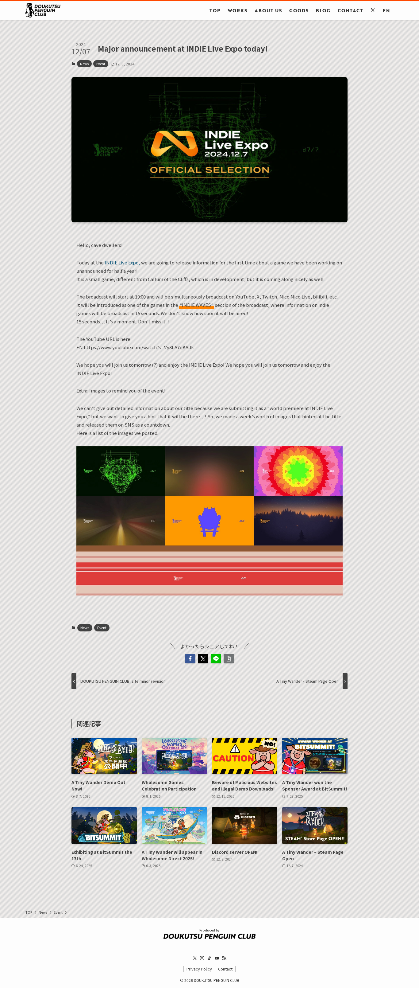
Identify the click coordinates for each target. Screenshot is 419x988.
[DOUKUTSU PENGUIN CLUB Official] (42, 10)
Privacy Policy (199, 969)
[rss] (224, 958)
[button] (190, 658)
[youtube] (217, 958)
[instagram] (202, 958)
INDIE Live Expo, (122, 262)
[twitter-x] (195, 958)
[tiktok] (209, 958)
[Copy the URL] (229, 658)
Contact (225, 969)
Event (100, 63)
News (84, 63)
